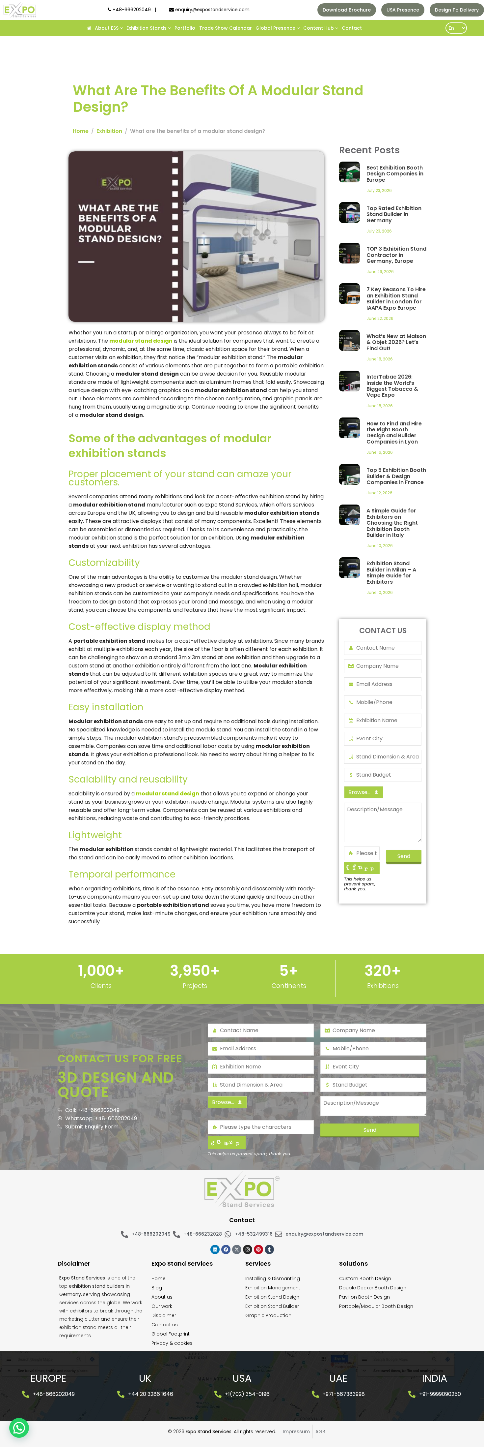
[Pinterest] (258, 1249)
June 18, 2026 (379, 359)
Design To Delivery (457, 10)
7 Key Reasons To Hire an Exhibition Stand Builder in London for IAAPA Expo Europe (396, 298)
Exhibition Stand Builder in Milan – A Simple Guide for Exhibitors (391, 572)
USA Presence (403, 10)
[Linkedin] (215, 1249)
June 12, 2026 (379, 493)
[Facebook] (225, 1249)
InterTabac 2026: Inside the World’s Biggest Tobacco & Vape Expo (392, 386)
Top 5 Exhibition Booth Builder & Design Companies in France (396, 476)
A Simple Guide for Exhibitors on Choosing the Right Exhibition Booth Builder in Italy (392, 523)
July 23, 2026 (379, 190)
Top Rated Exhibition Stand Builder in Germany (393, 214)
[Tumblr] (269, 1249)
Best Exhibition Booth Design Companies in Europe (394, 174)
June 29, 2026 (380, 271)
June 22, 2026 (379, 318)
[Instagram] (247, 1249)
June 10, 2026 (379, 545)
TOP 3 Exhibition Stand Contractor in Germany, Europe (396, 255)
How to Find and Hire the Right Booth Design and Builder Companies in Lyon (394, 433)
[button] (19, 1428)
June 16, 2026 (379, 452)
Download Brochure (347, 10)
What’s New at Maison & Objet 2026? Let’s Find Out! (396, 342)
